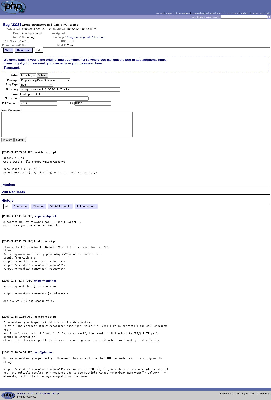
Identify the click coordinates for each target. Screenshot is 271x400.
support (169, 13)
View (8, 50)
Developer (24, 50)
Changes (38, 206)
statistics (245, 13)
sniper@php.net (45, 216)
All (6, 206)
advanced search (214, 13)
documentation (183, 13)
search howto (231, 13)
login (268, 13)
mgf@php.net (43, 352)
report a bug (198, 13)
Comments (20, 206)
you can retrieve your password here (74, 63)
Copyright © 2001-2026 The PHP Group (37, 393)
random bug (257, 13)
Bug (6, 25)
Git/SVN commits (60, 206)
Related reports (86, 206)
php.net (159, 13)
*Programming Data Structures (86, 37)
